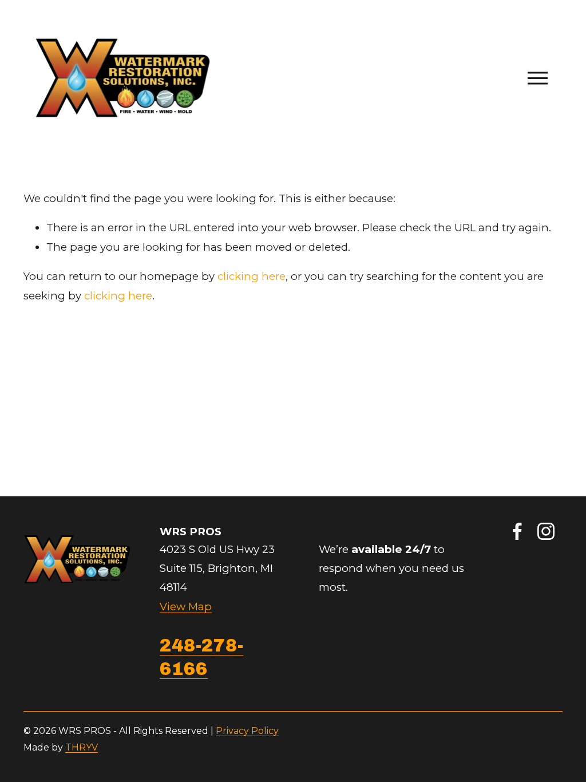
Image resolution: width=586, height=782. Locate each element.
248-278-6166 (201, 657)
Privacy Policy (247, 730)
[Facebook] (517, 531)
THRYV (81, 747)
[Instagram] (546, 531)
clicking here (251, 276)
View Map (186, 606)
